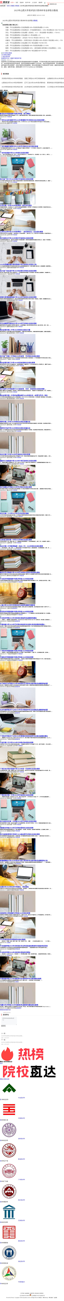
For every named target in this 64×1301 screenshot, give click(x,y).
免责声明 (32, 1293)
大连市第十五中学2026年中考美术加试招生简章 (16, 742)
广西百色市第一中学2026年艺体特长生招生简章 (16, 795)
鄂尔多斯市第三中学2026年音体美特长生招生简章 (17, 363)
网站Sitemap (45, 1297)
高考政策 (17, 949)
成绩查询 (14, 608)
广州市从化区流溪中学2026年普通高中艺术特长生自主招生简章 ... (23, 120)
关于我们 (22, 1293)
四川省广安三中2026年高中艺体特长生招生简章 (16, 179)
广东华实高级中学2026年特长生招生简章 (14, 153)
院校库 (22, 2)
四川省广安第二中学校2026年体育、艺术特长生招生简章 (20, 356)
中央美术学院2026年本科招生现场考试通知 (15, 952)
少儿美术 (34, 2)
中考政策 (21, 575)
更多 (1, 1063)
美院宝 (34, 15)
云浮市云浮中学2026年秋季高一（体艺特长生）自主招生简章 (21, 232)
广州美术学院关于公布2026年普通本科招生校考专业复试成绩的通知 (24, 736)
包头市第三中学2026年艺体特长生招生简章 (15, 454)
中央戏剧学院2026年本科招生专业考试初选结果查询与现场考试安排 (24, 946)
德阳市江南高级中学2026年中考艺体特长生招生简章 (18, 461)
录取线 (17, 6)
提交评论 (3, 1025)
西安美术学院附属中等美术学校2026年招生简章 (16, 611)
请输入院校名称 (4, 1079)
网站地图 (51, 1297)
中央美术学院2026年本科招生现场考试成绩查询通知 (18, 618)
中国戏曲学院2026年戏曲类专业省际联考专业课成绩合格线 (20, 978)
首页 (17, 2)
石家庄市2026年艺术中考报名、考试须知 (14, 887)
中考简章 (9, 116)
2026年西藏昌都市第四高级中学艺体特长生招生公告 (18, 264)
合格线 (8, 942)
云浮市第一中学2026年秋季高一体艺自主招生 (16, 205)
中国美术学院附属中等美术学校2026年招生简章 (16, 657)
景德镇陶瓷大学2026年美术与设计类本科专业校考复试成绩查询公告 (24, 860)
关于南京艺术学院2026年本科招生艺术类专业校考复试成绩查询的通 (24, 683)
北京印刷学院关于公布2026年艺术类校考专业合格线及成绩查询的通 (24, 710)
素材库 (40, 2)
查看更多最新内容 (5, 1009)
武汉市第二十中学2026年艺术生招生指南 (14, 513)
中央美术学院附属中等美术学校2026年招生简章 (16, 579)
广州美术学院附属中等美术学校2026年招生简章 (16, 651)
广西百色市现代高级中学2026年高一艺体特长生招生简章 (20, 769)
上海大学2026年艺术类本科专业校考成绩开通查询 (17, 605)
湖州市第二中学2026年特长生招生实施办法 (15, 422)
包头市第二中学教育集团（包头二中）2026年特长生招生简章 (21, 546)
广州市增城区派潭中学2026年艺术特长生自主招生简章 (19, 146)
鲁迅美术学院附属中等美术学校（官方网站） (16, 114)
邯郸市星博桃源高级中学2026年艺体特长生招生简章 (18, 297)
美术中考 (27, 2)
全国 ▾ (12, 2)
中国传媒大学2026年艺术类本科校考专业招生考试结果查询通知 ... (23, 624)
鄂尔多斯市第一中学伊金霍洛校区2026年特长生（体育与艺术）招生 (24, 395)
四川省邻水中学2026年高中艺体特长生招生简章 (16, 238)
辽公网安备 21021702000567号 (38, 1295)
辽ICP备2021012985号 (25, 1295)
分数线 (12, 6)
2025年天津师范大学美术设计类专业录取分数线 (12, 1042)
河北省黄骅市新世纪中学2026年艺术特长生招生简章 (18, 323)
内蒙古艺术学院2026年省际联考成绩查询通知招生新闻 (19, 1005)
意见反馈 (37, 1293)
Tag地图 (55, 1297)
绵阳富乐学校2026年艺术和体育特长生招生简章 (16, 828)
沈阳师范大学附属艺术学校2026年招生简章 (15, 913)
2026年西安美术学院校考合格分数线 (13, 939)
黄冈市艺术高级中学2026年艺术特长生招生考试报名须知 (20, 572)
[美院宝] (5, 4)
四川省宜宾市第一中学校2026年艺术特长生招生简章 (18, 821)
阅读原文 (3, 60)
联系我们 (42, 1293)
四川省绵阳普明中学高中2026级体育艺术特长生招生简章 (20, 834)
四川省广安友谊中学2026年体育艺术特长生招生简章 (18, 271)
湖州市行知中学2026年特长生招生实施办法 (15, 428)
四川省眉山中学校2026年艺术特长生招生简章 (16, 487)
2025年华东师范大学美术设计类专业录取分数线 (12, 1036)
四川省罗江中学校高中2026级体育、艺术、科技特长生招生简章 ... (23, 389)
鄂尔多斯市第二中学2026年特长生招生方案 (15, 330)
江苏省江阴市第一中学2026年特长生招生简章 (16, 540)
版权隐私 (27, 1293)
